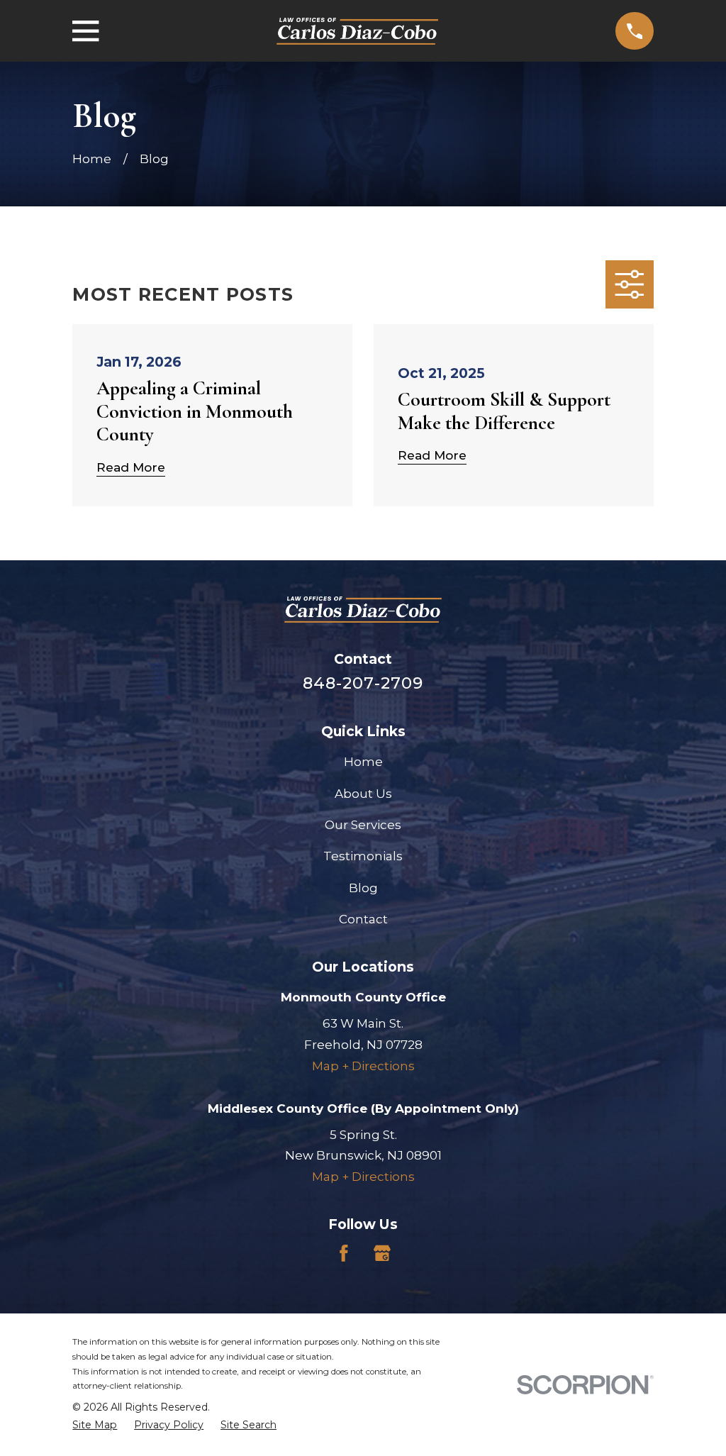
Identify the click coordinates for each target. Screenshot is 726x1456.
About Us (363, 794)
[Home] (357, 31)
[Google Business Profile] (382, 1253)
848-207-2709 (363, 683)
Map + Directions (363, 1066)
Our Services (363, 825)
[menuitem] (94, 1425)
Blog (363, 888)
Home (363, 762)
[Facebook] (343, 1253)
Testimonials (363, 856)
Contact (363, 919)
